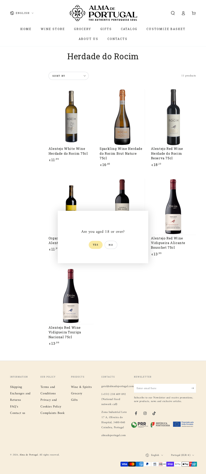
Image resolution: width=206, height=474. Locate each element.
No (111, 245)
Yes (95, 245)
